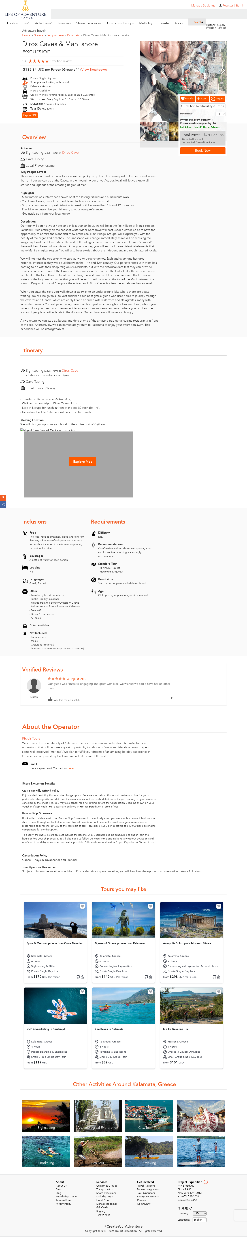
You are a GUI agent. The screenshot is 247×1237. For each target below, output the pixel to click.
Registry (101, 1211)
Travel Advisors (146, 1185)
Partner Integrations (148, 1189)
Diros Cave (70, 152)
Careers (141, 1200)
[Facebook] (180, 1208)
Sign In (239, 6)
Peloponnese (56, 35)
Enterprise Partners (148, 1196)
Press (58, 1189)
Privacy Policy (63, 1204)
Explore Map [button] (82, 462)
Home (27, 35)
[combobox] (199, 1219)
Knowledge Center (67, 1196)
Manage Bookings (106, 1204)
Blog (58, 1193)
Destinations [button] (16, 23)
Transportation (104, 1189)
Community (143, 1204)
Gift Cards (102, 1207)
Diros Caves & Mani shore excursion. (107, 35)
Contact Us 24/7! (187, 1200)
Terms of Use (63, 1200)
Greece (40, 35)
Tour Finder (103, 1214)
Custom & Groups (106, 1185)
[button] (3, 498)
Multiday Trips (104, 1196)
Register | (228, 6)
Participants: (186, 113)
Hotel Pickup (103, 1200)
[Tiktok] (190, 1208)
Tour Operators (146, 1193)
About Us (61, 1185)
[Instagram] (187, 1208)
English (198, 1219)
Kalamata (74, 35)
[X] (183, 1208)
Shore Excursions (106, 1193)
